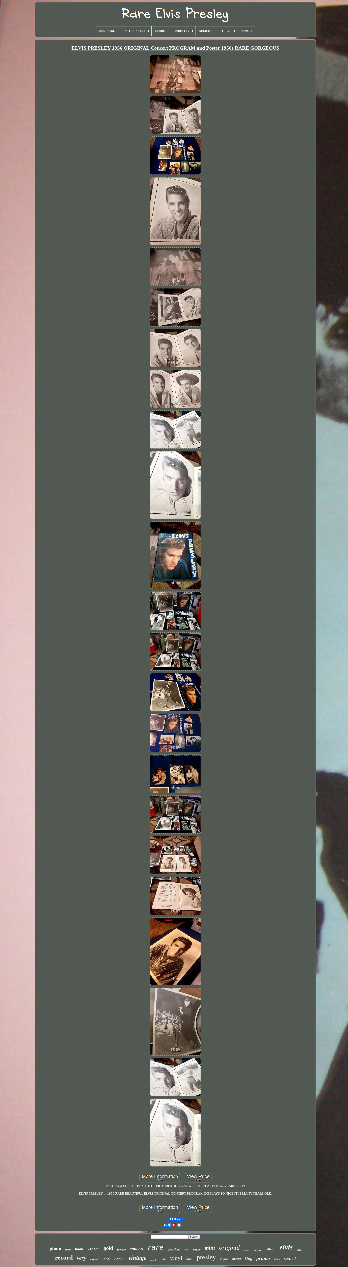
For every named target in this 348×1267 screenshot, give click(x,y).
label (106, 1259)
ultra (299, 1249)
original (229, 1247)
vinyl (176, 1257)
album (271, 1249)
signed (94, 1259)
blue (189, 1259)
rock (163, 1259)
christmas (258, 1250)
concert (136, 1248)
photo (55, 1248)
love (186, 1249)
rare (155, 1247)
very (81, 1258)
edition (119, 1259)
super (68, 1249)
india (277, 1259)
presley (206, 1256)
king (248, 1258)
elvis (286, 1247)
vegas (224, 1259)
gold (108, 1248)
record (64, 1257)
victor (93, 1249)
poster (247, 1250)
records (153, 1260)
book (79, 1249)
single (197, 1249)
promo (263, 1258)
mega (236, 1259)
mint (210, 1248)
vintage (137, 1257)
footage (121, 1249)
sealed (290, 1258)
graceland (174, 1249)
